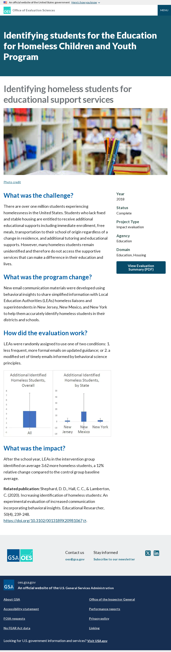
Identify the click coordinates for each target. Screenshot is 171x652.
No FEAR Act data (17, 628)
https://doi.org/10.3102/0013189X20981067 (43, 520)
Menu (164, 10)
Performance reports (104, 609)
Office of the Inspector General (112, 599)
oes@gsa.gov (74, 559)
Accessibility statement (21, 609)
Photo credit (12, 182)
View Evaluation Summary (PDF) (141, 267)
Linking (94, 628)
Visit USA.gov (97, 641)
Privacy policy (99, 618)
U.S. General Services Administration (86, 588)
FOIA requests (14, 618)
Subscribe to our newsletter (114, 559)
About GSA (12, 599)
